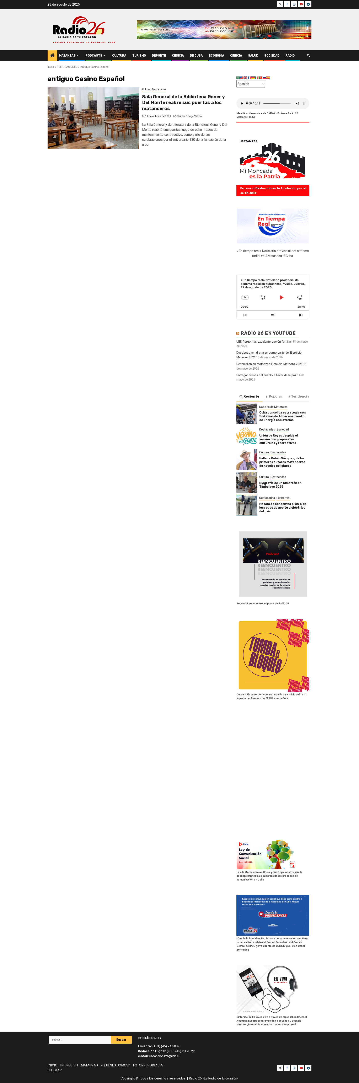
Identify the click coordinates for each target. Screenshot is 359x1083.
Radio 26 (195, 1078)
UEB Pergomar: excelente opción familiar (264, 341)
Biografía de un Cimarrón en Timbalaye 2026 (280, 485)
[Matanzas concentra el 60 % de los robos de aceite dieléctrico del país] (246, 505)
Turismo (139, 55)
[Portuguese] (261, 78)
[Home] (52, 56)
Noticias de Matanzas (273, 407)
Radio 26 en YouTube (268, 333)
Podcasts (94, 55)
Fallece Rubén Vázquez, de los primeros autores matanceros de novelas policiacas (282, 462)
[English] (246, 78)
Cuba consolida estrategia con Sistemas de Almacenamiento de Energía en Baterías (282, 416)
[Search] (308, 55)
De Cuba (196, 55)
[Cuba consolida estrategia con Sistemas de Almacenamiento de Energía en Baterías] (246, 414)
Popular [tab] (275, 396)
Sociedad (271, 55)
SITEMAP (55, 1070)
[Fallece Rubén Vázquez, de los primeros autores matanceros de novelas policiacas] (246, 459)
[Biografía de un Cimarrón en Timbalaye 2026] (246, 482)
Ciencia (178, 55)
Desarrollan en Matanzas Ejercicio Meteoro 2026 (269, 364)
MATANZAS (89, 1065)
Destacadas (159, 89)
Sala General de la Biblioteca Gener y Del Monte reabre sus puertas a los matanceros (183, 102)
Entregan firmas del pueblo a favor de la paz (266, 375)
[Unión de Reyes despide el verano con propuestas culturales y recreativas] (246, 436)
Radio (290, 55)
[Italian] (257, 78)
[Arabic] (238, 78)
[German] (253, 78)
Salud (253, 55)
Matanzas (67, 55)
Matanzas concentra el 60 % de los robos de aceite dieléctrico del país (282, 507)
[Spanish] (268, 78)
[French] (249, 78)
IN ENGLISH (69, 1065)
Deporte (159, 55)
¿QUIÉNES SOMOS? (115, 1065)
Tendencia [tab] (300, 396)
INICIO (52, 1065)
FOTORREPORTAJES (148, 1065)
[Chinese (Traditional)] (242, 78)
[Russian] (264, 78)
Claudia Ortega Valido (189, 116)
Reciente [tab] (251, 396)
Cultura (119, 55)
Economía (216, 55)
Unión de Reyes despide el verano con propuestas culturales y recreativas (278, 439)
